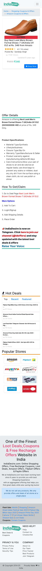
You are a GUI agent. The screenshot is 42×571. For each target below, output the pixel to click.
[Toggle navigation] (37, 4)
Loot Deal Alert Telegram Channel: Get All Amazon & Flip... (19, 324)
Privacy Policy (8, 546)
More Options (8, 201)
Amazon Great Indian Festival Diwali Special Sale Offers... (18, 315)
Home (6, 11)
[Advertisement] (21, 91)
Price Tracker (28, 551)
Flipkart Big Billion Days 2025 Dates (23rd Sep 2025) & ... (20, 306)
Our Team (26, 548)
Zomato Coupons (18, 520)
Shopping (23, 507)
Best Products (28, 553)
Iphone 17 (7, 515)
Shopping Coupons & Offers (22, 11)
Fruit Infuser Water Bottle (23, 515)
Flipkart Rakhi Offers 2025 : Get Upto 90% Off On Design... (18, 343)
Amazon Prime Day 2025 (28, 512)
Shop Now (31, 66)
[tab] (5, 299)
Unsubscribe (28, 535)
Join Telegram (28, 556)
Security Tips (7, 551)
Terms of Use (7, 548)
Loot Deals (19, 518)
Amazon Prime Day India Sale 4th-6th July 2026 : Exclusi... (18, 334)
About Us (26, 546)
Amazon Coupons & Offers (17, 14)
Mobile (15, 507)
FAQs (25, 530)
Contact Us (27, 532)
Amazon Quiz (8, 518)
